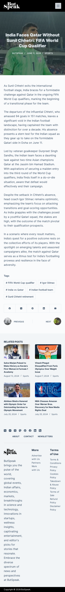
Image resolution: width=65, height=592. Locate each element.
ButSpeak (25, 589)
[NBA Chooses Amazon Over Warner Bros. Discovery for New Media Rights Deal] (48, 390)
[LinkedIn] (44, 308)
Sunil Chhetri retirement (20, 296)
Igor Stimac (47, 282)
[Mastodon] (20, 430)
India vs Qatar (15, 289)
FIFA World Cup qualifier (20, 282)
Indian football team (41, 289)
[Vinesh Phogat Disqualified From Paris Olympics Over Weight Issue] (48, 351)
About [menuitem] (16, 436)
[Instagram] (10, 430)
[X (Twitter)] (21, 308)
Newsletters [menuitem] (45, 436)
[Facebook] (9, 308)
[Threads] (15, 430)
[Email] (55, 308)
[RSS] (40, 430)
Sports (49, 53)
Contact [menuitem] (29, 436)
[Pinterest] (32, 308)
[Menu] (58, 6)
